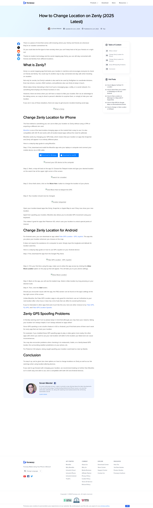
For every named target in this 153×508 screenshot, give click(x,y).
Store (114, 3)
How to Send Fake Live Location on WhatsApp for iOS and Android (116, 91)
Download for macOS (69, 155)
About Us (85, 464)
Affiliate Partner (86, 473)
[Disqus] (58, 424)
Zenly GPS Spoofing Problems (117, 65)
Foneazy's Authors (119, 473)
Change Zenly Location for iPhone (116, 55)
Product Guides (118, 470)
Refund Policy (86, 484)
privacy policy (104, 506)
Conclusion (112, 69)
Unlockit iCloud (70, 470)
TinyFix (68, 479)
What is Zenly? (113, 51)
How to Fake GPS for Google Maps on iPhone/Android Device (116, 103)
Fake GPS (90, 305)
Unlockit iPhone (71, 473)
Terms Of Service (87, 482)
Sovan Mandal (57, 28)
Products (93, 3)
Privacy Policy (86, 476)
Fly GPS (26, 307)
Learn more (43, 394)
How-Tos (116, 464)
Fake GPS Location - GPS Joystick (71, 236)
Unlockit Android (71, 476)
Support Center (102, 470)
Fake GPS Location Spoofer (42, 307)
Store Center (102, 467)
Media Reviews (86, 470)
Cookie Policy (86, 479)
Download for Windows (49, 155)
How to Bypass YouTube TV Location (115, 86)
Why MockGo (70, 467)
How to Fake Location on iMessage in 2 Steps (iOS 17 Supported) (115, 98)
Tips (104, 29)
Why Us (84, 467)
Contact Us (101, 473)
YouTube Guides (119, 467)
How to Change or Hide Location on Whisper (116, 108)
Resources (122, 3)
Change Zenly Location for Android (116, 60)
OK (127, 506)
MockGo (26, 130)
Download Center (103, 464)
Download (105, 3)
